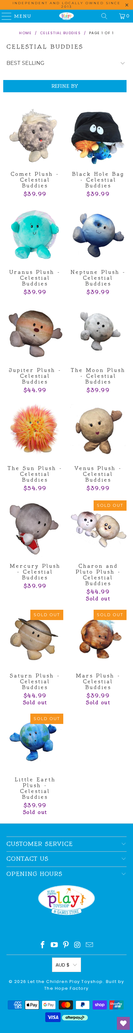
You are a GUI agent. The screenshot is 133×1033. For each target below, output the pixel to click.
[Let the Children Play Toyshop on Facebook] (43, 945)
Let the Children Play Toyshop (65, 981)
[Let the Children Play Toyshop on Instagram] (78, 945)
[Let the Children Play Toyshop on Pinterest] (66, 945)
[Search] (104, 16)
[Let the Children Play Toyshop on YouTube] (54, 945)
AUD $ (63, 964)
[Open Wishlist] (123, 1023)
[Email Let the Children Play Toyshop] (90, 945)
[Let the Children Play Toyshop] (66, 16)
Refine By (64, 86)
